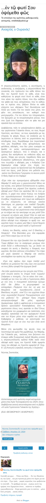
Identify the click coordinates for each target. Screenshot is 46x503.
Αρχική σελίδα (23, 448)
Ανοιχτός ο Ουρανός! (15, 29)
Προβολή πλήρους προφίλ (11, 495)
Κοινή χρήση (8, 439)
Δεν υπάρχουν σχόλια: (11, 435)
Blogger (26, 500)
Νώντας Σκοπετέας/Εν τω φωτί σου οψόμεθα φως (22, 471)
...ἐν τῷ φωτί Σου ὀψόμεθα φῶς (18, 10)
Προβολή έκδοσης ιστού (23, 453)
